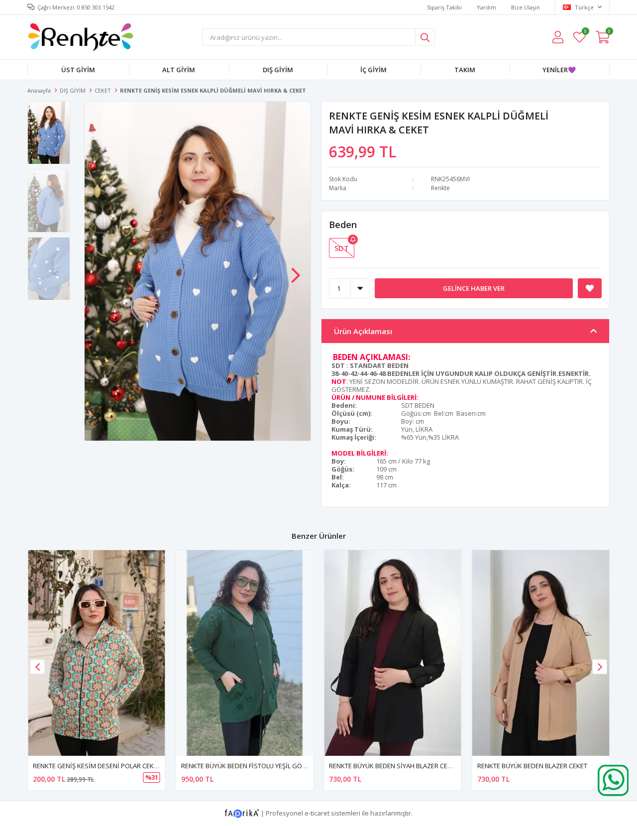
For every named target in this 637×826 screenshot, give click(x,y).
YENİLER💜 (559, 69)
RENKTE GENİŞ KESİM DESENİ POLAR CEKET (97, 765)
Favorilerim (585, 32)
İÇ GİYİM (373, 69)
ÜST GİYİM (78, 69)
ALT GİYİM (178, 69)
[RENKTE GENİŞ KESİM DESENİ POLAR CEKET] (96, 653)
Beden (343, 225)
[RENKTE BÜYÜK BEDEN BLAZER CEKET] (541, 653)
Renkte (440, 188)
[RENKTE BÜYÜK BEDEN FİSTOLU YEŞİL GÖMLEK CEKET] (245, 653)
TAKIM (464, 69)
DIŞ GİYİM (278, 69)
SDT (341, 248)
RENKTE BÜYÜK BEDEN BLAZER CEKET (532, 765)
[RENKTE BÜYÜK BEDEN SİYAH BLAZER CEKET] (392, 653)
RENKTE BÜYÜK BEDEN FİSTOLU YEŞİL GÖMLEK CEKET (259, 765)
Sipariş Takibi (444, 7)
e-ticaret (317, 813)
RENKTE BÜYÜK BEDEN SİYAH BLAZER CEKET (393, 765)
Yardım (486, 7)
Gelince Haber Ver (474, 288)
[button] (296, 270)
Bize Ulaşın (525, 7)
